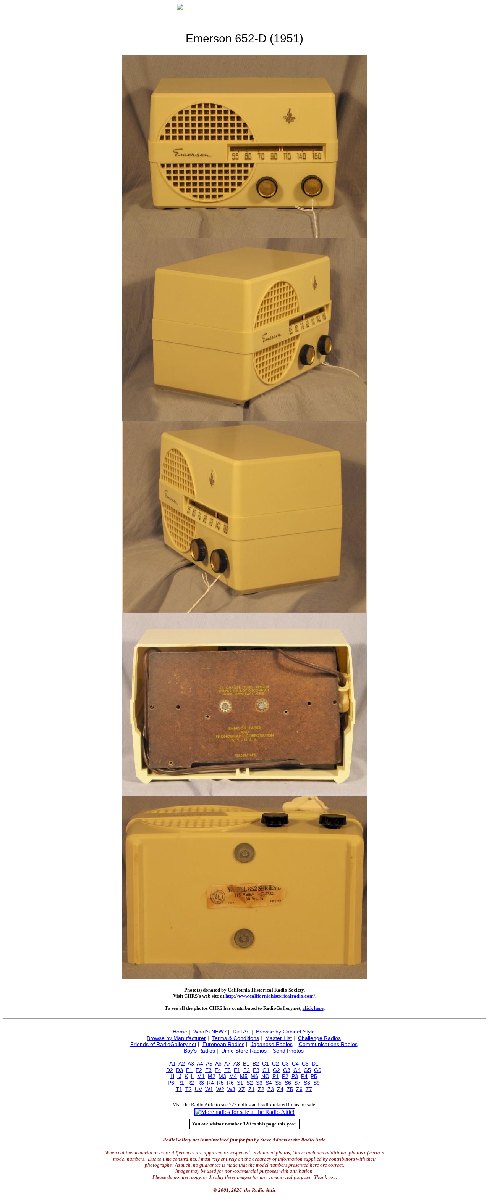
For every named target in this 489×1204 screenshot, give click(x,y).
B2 (256, 1064)
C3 (285, 1064)
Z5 (290, 1089)
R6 (230, 1083)
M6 (254, 1076)
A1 (172, 1064)
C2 (275, 1064)
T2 (188, 1089)
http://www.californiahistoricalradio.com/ (270, 996)
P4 (304, 1076)
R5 (220, 1083)
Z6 (299, 1089)
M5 (244, 1076)
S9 (316, 1083)
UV (198, 1089)
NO (265, 1076)
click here (313, 1008)
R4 (210, 1083)
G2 (276, 1070)
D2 (169, 1070)
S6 (288, 1083)
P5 (314, 1076)
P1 (275, 1076)
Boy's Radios (199, 1051)
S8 (307, 1083)
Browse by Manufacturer (176, 1038)
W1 (209, 1089)
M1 (201, 1076)
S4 (269, 1083)
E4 (218, 1070)
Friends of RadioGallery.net (163, 1044)
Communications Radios (328, 1044)
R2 (190, 1083)
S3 (259, 1083)
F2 (246, 1070)
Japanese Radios (272, 1044)
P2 (285, 1076)
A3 (191, 1064)
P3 (294, 1076)
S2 (249, 1083)
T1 (179, 1089)
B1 (246, 1064)
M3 (222, 1076)
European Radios (223, 1044)
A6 (218, 1064)
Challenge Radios (319, 1038)
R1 (180, 1083)
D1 (315, 1064)
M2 (211, 1076)
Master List (278, 1038)
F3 (256, 1070)
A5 (209, 1064)
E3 (208, 1070)
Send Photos (288, 1051)
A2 (181, 1064)
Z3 (270, 1089)
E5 (227, 1070)
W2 (220, 1089)
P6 (171, 1083)
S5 (278, 1083)
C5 (305, 1064)
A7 (227, 1064)
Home (180, 1032)
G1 (266, 1070)
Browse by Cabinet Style (285, 1032)
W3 (231, 1089)
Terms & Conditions (235, 1038)
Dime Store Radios (244, 1051)
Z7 (309, 1089)
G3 (286, 1070)
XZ (241, 1089)
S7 (297, 1083)
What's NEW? (210, 1032)
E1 (189, 1070)
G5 (307, 1070)
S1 (240, 1083)
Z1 (251, 1089)
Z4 (280, 1089)
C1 (265, 1064)
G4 (297, 1070)
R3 (200, 1083)
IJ (179, 1076)
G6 (317, 1070)
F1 (237, 1070)
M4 (233, 1076)
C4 (295, 1064)
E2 (199, 1070)
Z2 (261, 1089)
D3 (179, 1070)
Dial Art (241, 1032)
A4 (200, 1064)
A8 (236, 1064)
